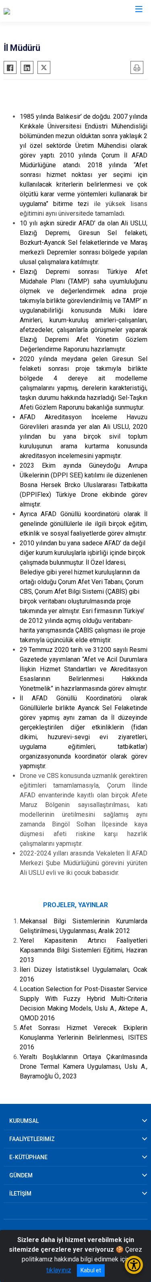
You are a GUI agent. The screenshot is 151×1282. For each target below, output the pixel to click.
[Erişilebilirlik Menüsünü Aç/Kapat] (134, 1265)
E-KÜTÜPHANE (28, 1157)
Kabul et (91, 1270)
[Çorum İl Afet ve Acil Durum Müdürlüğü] (58, 11)
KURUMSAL (24, 1121)
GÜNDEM (21, 1175)
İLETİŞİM (20, 1193)
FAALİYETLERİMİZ (32, 1139)
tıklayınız (58, 1270)
